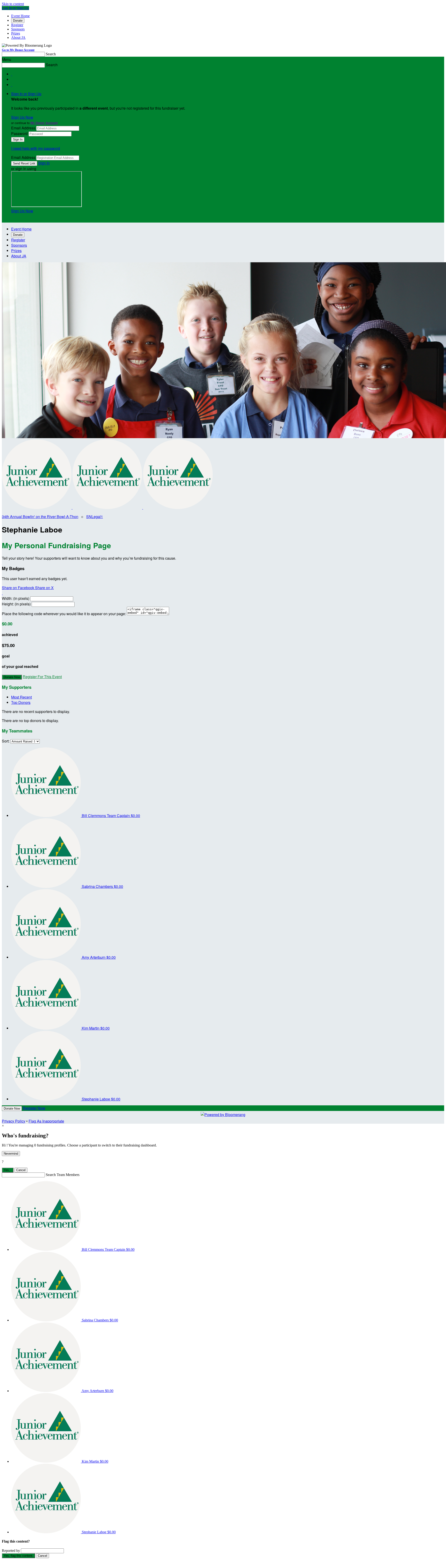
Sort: (6, 741)
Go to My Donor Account (18, 50)
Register (17, 25)
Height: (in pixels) (16, 604)
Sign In (44, 163)
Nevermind (11, 1153)
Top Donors (20, 702)
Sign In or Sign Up (26, 93)
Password (19, 133)
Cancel (21, 1170)
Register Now (34, 1108)
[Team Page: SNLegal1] (107, 507)
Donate (18, 20)
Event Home (20, 16)
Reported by (11, 1551)
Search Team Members (62, 1175)
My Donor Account (44, 123)
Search (51, 54)
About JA (18, 37)
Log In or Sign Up (15, 8)
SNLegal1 (94, 516)
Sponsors (18, 29)
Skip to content (13, 4)
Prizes (15, 33)
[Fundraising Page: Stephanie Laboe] (37, 507)
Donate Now (12, 677)
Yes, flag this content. (18, 1555)
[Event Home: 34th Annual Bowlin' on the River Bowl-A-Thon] (178, 507)
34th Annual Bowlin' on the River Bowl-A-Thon (40, 516)
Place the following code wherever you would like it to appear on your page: (64, 613)
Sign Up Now (22, 117)
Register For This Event (42, 676)
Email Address (23, 128)
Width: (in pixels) (15, 598)
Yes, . (8, 1170)
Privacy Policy (13, 1121)
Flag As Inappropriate (46, 1121)
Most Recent (21, 697)
